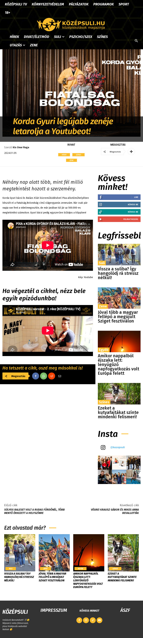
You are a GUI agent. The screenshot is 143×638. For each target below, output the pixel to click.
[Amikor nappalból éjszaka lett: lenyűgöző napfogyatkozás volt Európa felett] (119, 341)
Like (136, 197)
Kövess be (133, 204)
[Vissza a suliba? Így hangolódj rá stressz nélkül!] (119, 254)
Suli (102, 263)
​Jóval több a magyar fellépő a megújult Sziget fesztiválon (118, 317)
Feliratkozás (130, 219)
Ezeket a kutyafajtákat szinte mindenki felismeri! (118, 413)
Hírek (64, 154)
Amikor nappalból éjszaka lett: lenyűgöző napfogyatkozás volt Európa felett (118, 364)
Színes (78, 154)
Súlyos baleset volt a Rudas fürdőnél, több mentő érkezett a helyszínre (34, 511)
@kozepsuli (117, 447)
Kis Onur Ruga (21, 147)
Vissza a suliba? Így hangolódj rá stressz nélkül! (118, 273)
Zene (71, 160)
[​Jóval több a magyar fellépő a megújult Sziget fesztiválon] (119, 298)
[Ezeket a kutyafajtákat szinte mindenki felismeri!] (119, 393)
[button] (136, 41)
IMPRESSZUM (53, 610)
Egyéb (103, 350)
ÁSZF (125, 610)
